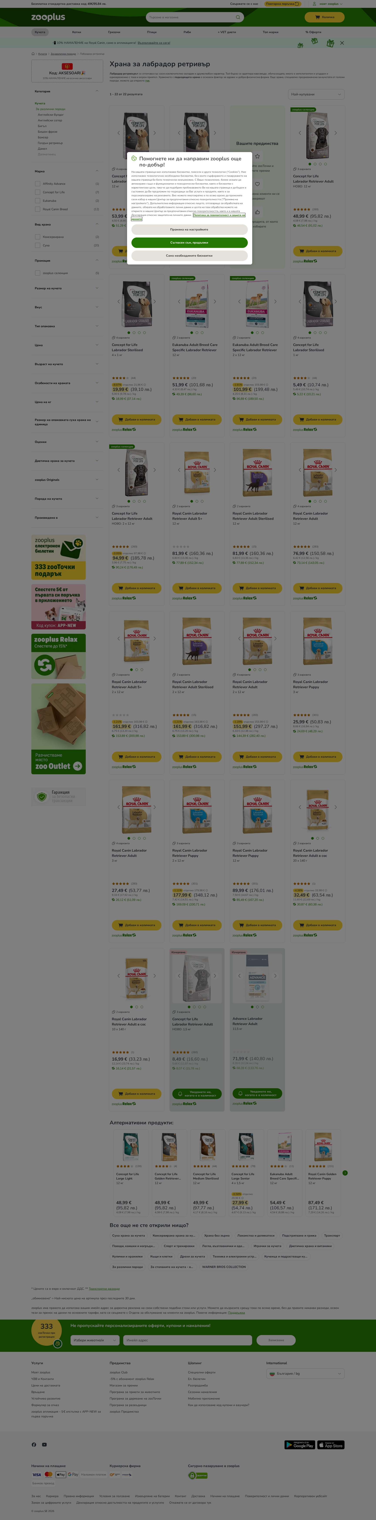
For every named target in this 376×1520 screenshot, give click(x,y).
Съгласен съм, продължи (189, 243)
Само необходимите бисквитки (189, 256)
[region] (189, 208)
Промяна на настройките (189, 229)
